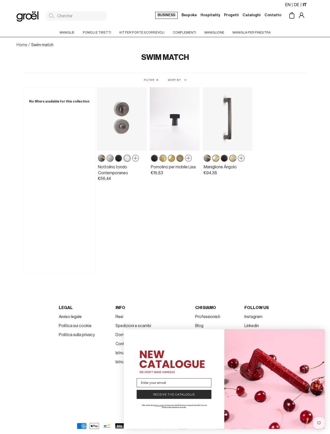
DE (296, 5)
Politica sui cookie (75, 326)
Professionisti (207, 317)
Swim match (42, 45)
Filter (149, 80)
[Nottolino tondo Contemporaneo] (121, 119)
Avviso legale (70, 317)
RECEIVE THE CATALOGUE (174, 394)
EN (288, 5)
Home (21, 45)
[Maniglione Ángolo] (227, 119)
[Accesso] (305, 16)
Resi (119, 317)
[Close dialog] (320, 333)
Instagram (253, 317)
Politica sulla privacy (77, 335)
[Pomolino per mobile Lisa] (174, 119)
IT (305, 5)
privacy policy (160, 405)
